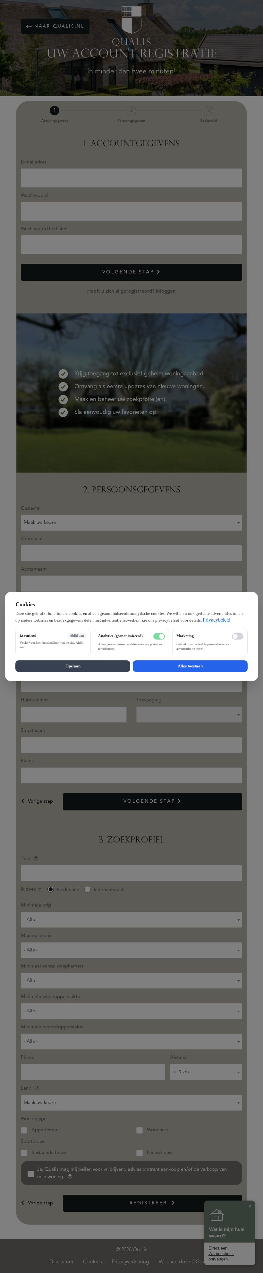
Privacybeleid (216, 620)
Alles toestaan (190, 666)
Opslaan (73, 666)
